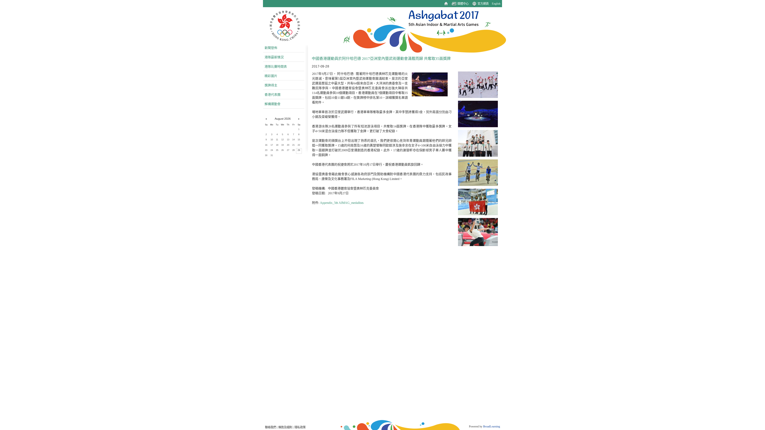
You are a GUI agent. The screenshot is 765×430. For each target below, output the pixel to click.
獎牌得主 (271, 85)
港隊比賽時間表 (276, 66)
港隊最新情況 (274, 57)
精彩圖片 (271, 76)
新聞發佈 (271, 48)
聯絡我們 (270, 427)
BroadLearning (491, 426)
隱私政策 (300, 427)
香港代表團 (272, 94)
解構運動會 (272, 104)
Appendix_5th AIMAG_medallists (342, 202)
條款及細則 (285, 427)
